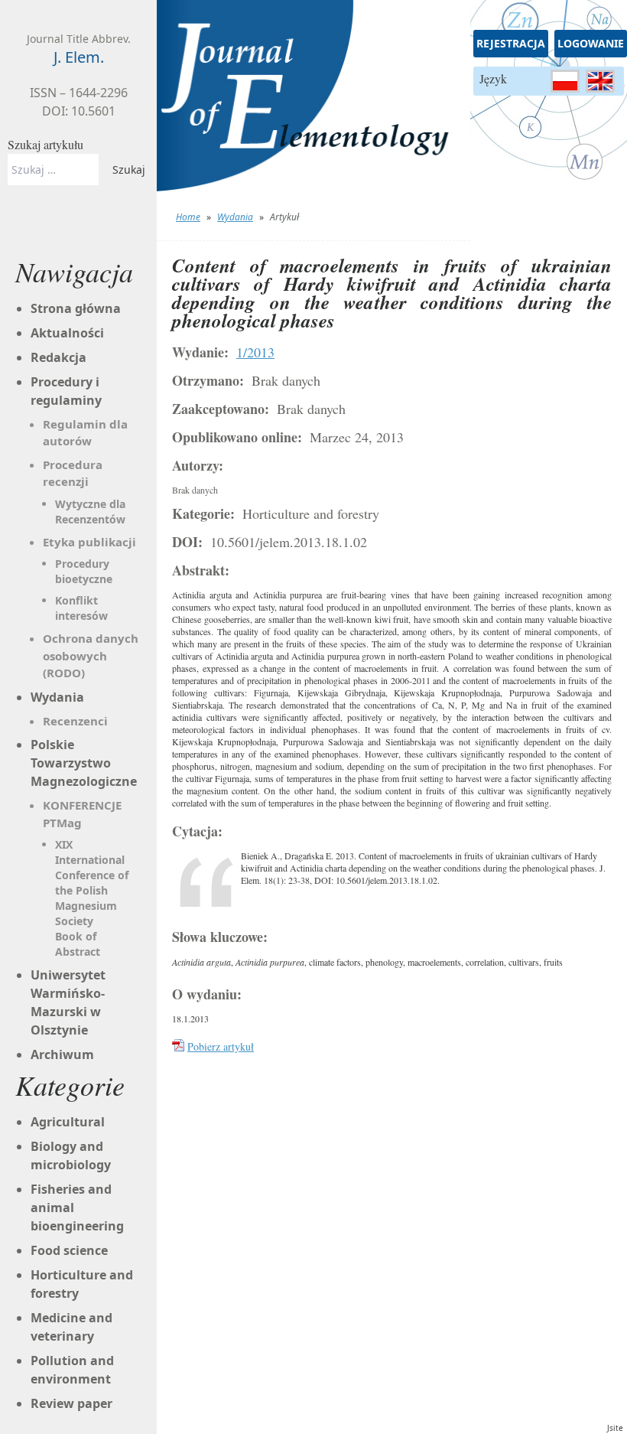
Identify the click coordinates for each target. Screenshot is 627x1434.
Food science (69, 1250)
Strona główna (76, 308)
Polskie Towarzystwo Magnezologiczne (84, 763)
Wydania (235, 216)
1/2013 (255, 352)
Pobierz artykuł (220, 1046)
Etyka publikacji (89, 541)
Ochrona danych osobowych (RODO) (90, 655)
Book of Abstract (77, 944)
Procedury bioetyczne (83, 571)
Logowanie (590, 43)
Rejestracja (510, 43)
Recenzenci (75, 720)
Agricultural (68, 1121)
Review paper (71, 1403)
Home (188, 216)
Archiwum (62, 1054)
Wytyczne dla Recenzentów (90, 511)
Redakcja (58, 357)
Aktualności (67, 332)
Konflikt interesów (81, 608)
